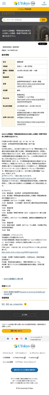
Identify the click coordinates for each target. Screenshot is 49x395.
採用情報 (7, 357)
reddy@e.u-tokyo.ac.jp (25, 117)
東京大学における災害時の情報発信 (24, 370)
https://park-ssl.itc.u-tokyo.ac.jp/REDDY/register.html (20, 252)
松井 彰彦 (12, 304)
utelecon (33, 357)
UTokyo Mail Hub (35, 339)
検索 (43, 20)
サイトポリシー (22, 353)
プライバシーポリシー (38, 353)
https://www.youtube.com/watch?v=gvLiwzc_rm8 (19, 178)
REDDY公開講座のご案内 (12, 279)
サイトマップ (8, 353)
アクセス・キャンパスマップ (26, 362)
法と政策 (24, 315)
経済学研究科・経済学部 (11, 47)
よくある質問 (8, 362)
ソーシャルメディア (36, 337)
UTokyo (24, 9)
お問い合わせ (18, 331)
